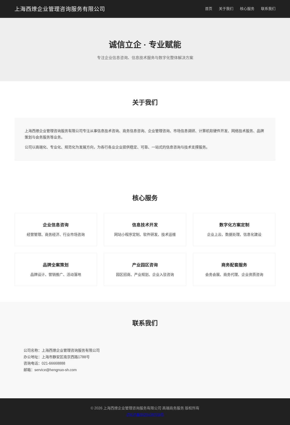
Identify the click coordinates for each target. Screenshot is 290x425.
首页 (208, 9)
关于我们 (226, 9)
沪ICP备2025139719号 (145, 415)
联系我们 (268, 9)
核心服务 (247, 9)
